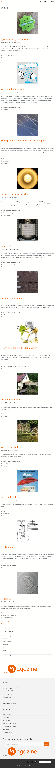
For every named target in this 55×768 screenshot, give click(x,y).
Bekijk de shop (7, 714)
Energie (12, 213)
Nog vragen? (6, 729)
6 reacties (5, 368)
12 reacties (5, 317)
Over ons (11, 762)
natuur (4, 650)
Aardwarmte (7, 546)
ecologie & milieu (8, 656)
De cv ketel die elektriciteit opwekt (19, 347)
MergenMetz (35, 765)
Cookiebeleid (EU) (8, 732)
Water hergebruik (9, 447)
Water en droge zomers (12, 89)
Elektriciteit (6, 161)
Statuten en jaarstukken (9, 697)
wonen (5, 653)
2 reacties (5, 57)
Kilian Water (6, 463)
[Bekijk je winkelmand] (45, 1)
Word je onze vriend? (45, 762)
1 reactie (5, 466)
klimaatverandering (18, 366)
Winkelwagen (6, 717)
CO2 (4, 314)
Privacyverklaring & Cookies (11, 726)
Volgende (5, 624)
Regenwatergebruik (11, 497)
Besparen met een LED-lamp (15, 194)
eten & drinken (7, 641)
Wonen (15, 55)
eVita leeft (6, 246)
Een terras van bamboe (12, 298)
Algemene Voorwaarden (9, 723)
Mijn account (6, 720)
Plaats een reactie (7, 215)
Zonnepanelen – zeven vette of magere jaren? (24, 140)
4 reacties (5, 163)
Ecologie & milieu (7, 55)
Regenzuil (6, 598)
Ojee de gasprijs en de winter (16, 39)
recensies (5, 644)
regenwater (6, 513)
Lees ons (5, 672)
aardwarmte (6, 565)
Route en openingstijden (9, 694)
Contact (16, 762)
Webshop (7, 709)
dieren (4, 647)
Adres (6, 682)
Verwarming (17, 264)
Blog (4, 107)
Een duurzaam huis (10, 399)
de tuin (5, 638)
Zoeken (46, 744)
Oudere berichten (6, 622)
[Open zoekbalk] (41, 1)
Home (5, 762)
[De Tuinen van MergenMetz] (1, 1)
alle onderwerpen (7, 636)
